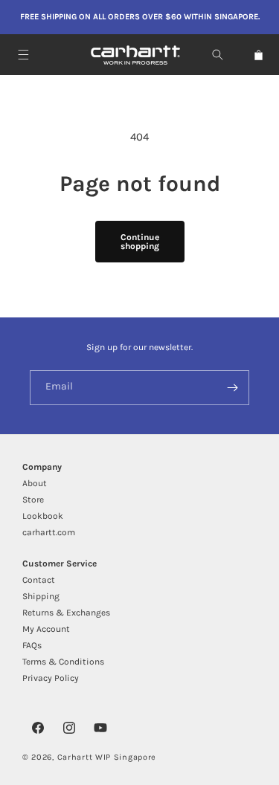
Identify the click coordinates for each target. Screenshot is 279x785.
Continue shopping (140, 241)
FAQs (32, 645)
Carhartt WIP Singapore (106, 757)
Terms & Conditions (63, 661)
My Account (46, 628)
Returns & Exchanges (66, 612)
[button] (23, 54)
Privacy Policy (50, 677)
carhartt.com (48, 532)
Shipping (41, 596)
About (34, 483)
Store (33, 499)
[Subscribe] (232, 387)
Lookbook (42, 515)
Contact (38, 579)
